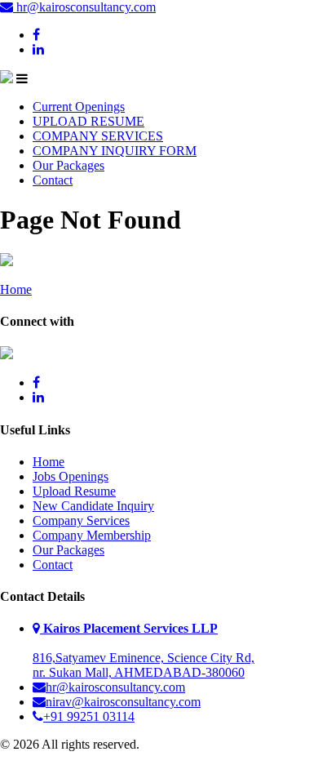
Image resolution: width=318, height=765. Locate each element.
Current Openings (79, 106)
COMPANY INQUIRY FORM (115, 151)
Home (16, 289)
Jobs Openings (70, 476)
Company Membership (92, 535)
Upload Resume (74, 491)
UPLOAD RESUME (88, 121)
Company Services (81, 520)
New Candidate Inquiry (93, 506)
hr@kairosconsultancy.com (84, 7)
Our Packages (68, 165)
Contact (53, 180)
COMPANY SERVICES (98, 136)
